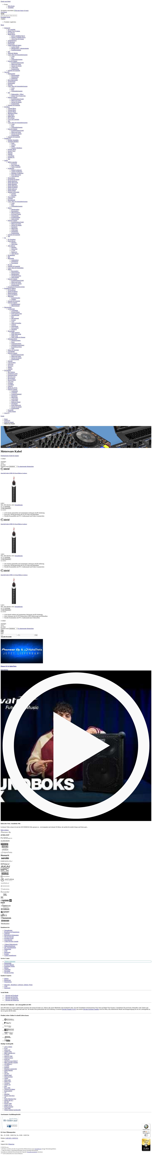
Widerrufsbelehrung (9, 946)
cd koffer (6, 1065)
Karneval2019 (8, 1091)
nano (5, 1086)
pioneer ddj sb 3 (8, 1100)
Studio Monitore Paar (10, 1099)
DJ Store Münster (9, 964)
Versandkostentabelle (32, 1152)
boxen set (7, 1059)
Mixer (6, 1072)
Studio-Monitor (8, 1070)
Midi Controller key (9, 1053)
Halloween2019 (8, 1106)
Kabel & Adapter (9, 422)
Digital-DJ (7, 420)
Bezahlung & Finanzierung (11, 932)
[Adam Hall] (5, 469)
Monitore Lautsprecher (10, 1069)
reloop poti (7, 1050)
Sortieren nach (5, 466)
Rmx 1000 (7, 1088)
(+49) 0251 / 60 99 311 (11, 1138)
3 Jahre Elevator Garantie (11, 941)
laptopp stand (8, 1075)
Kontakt (6, 954)
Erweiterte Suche (5, 17)
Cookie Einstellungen (10, 955)
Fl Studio (6, 1054)
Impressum (7, 952)
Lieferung (7, 933)
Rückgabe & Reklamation (11, 935)
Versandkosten (19, 505)
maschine (6, 1094)
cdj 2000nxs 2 (8, 1064)
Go (36, 635)
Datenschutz (7, 949)
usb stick (6, 1073)
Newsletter (7, 971)
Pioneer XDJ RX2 (9, 1095)
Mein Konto (11, 6)
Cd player (7, 1083)
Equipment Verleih (9, 966)
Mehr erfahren (5, 830)
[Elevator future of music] (21, 10)
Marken (6, 968)
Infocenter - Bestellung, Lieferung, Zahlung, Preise (18, 984)
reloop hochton (8, 1076)
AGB (5, 950)
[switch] (146, 1135)
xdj (5, 1097)
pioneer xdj (7, 1084)
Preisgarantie (7, 963)
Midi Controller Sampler (11, 1062)
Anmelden (11, 7)
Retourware (7, 980)
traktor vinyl (7, 1081)
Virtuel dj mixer (8, 1058)
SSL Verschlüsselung (10, 947)
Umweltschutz (8, 940)
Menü (2, 25)
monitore (6, 1067)
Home (6, 419)
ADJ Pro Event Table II (10, 1061)
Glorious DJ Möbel (9, 1089)
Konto (2, 416)
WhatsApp (11, 1144)
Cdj (5, 1092)
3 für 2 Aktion (8, 1046)
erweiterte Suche (8, 938)
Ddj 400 (6, 1102)
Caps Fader (7, 1108)
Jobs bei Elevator (9, 936)
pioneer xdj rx (8, 1105)
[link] (6, 4)
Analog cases (8, 1051)
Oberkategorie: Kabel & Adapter (10, 455)
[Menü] (149, 1124)
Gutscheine (7, 969)
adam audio (7, 1080)
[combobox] (9, 15)
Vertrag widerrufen (10, 961)
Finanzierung (8, 982)
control (6, 1078)
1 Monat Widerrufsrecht (10, 944)
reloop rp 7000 (8, 1056)
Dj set (5, 1048)
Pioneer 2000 (8, 1103)
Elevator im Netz (9, 972)
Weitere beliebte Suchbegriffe (12, 1110)
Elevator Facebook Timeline (91, 1009)
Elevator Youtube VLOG (69, 1009)
